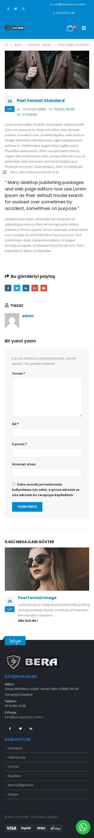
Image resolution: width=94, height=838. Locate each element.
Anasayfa (15, 748)
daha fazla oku (27, 620)
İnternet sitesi (24, 464)
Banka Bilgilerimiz (21, 785)
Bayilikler (14, 776)
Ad (15, 424)
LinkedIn (26, 288)
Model (70, 109)
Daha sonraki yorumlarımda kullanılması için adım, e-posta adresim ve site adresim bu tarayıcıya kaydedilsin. (45, 489)
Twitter (17, 288)
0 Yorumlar (29, 114)
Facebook (8, 288)
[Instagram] (23, 9)
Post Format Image (37, 597)
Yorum (18, 373)
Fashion (59, 109)
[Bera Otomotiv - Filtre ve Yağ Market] (14, 28)
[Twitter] (16, 9)
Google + (35, 288)
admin (42, 109)
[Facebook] (8, 9)
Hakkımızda (16, 757)
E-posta (43, 288)
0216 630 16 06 (65, 13)
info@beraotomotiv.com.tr (70, 4)
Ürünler (13, 766)
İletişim (13, 794)
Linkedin (31, 728)
